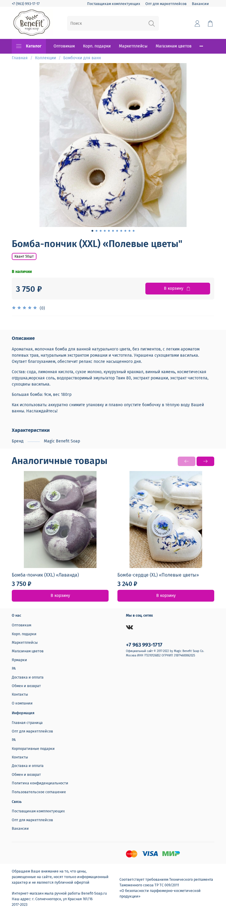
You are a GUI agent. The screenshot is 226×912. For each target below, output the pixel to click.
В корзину (60, 595)
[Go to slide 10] (129, 231)
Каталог (33, 46)
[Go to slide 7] (117, 231)
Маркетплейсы (133, 46)
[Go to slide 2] (96, 231)
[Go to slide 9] (125, 231)
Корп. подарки (97, 46)
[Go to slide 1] (92, 231)
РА (14, 668)
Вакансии (200, 3)
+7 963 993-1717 (144, 645)
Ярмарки (19, 660)
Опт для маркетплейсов (166, 3)
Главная (20, 57)
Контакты (20, 694)
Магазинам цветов (174, 46)
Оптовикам (64, 46)
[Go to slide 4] (105, 231)
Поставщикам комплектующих (113, 3)
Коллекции (45, 57)
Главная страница (27, 722)
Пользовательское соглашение (39, 792)
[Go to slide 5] (109, 231)
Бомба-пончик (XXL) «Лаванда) (45, 575)
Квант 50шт (24, 256)
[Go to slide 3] (101, 231)
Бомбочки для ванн (82, 57)
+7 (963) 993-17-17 (26, 3)
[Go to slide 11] (133, 231)
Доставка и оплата (28, 677)
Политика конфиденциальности (40, 783)
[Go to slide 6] (113, 231)
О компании (22, 703)
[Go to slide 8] (121, 231)
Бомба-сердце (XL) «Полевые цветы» (158, 575)
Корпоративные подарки (33, 748)
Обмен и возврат (26, 686)
